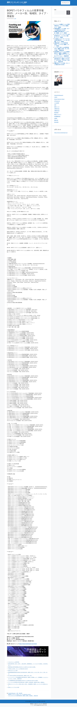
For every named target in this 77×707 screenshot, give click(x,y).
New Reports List (65, 2)
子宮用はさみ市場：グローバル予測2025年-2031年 (18, 668)
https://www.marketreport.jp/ (60, 132)
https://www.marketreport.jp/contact (28, 643)
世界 (17, 693)
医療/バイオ (56, 106)
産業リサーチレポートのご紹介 (17, 2)
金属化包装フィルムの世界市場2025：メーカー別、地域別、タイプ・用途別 (61, 44)
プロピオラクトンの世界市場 (13, 662)
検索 (55, 9)
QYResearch (57, 101)
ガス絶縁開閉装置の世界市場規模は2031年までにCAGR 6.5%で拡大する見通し (23, 680)
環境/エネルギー (57, 114)
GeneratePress (48, 701)
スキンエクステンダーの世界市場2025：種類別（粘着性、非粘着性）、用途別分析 (23, 695)
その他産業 (56, 103)
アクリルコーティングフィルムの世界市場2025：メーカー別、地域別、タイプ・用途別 (62, 36)
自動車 (55, 118)
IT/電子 (55, 97)
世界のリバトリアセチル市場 (13, 687)
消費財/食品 (56, 110)
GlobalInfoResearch (12, 693)
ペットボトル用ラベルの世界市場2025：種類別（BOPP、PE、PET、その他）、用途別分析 (62, 49)
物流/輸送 (56, 112)
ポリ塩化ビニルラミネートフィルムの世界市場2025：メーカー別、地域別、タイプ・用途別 (62, 40)
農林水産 (56, 120)
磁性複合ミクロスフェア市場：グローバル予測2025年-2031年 (19, 694)
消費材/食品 (56, 108)
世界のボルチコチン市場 (12, 670)
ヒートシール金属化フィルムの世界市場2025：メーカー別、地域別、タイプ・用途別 (62, 26)
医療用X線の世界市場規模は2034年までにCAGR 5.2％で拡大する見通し (22, 667)
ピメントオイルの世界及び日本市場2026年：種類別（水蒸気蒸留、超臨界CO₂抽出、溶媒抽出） (26, 682)
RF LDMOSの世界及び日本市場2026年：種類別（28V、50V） (20, 675)
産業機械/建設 (57, 116)
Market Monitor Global (59, 99)
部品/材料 (20, 693)
